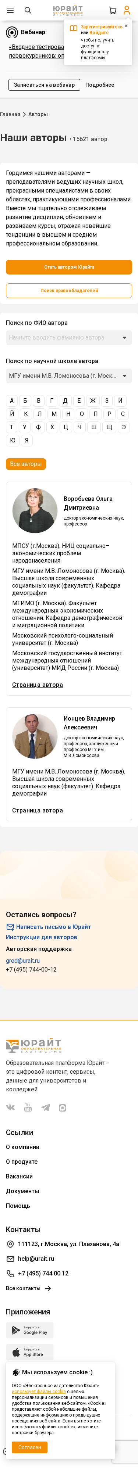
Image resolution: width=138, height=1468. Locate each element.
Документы (22, 1191)
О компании (22, 1147)
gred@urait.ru (23, 960)
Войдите (99, 32)
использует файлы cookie (39, 1391)
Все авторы (26, 463)
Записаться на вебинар (44, 85)
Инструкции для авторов (41, 937)
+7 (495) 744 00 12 (43, 1273)
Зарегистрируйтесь (102, 26)
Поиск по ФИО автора (37, 322)
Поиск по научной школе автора (52, 361)
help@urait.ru (36, 1258)
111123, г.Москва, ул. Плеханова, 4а (68, 1244)
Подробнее (99, 85)
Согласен (29, 1447)
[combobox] (69, 337)
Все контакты (23, 1288)
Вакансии (19, 1176)
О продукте (22, 1161)
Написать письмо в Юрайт (53, 926)
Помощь (18, 1205)
